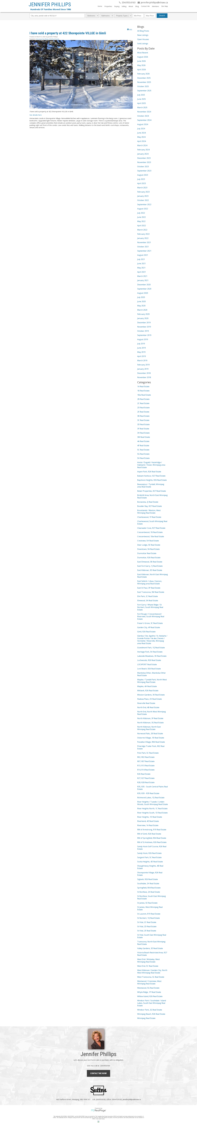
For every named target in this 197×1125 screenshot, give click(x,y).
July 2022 (141, 213)
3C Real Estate (143, 420)
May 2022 (141, 221)
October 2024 (143, 116)
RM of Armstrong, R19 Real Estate (151, 829)
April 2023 (141, 183)
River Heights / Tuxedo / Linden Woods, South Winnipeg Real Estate (152, 803)
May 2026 (141, 65)
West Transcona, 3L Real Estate (150, 977)
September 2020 (144, 289)
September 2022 (144, 204)
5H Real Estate (143, 458)
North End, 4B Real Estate (148, 707)
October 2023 (143, 166)
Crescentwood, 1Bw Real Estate (150, 536)
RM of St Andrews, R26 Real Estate (151, 842)
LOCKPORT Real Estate (147, 664)
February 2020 (143, 314)
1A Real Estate (143, 386)
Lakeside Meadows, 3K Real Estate (151, 656)
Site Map (164, 6)
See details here (36, 115)
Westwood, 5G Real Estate (148, 988)
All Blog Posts (143, 31)
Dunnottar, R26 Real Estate (148, 557)
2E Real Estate (143, 412)
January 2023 (142, 196)
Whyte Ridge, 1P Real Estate (149, 992)
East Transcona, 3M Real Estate (150, 592)
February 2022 (143, 234)
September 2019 (144, 335)
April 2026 (141, 69)
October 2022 (143, 200)
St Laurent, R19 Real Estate (148, 914)
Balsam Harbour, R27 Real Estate (151, 476)
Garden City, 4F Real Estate (148, 627)
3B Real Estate (143, 416)
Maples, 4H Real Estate (147, 686)
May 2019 (141, 352)
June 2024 (141, 133)
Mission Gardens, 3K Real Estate (151, 695)
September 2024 (144, 120)
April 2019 (141, 356)
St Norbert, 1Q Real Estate (148, 918)
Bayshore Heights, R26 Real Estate (152, 480)
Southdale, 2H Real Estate (148, 883)
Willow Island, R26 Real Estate (149, 996)
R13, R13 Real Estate (145, 765)
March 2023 (142, 187)
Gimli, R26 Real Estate (146, 631)
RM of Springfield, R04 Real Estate (151, 838)
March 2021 (142, 276)
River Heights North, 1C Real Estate (152, 808)
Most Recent (142, 52)
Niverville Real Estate (146, 703)
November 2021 (144, 242)
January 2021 (142, 280)
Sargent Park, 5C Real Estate (149, 857)
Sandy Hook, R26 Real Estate (149, 853)
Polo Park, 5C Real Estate (148, 753)
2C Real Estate (143, 403)
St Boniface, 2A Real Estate (148, 892)
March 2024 (142, 145)
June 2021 (141, 263)
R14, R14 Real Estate (145, 770)
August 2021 (142, 255)
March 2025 (142, 107)
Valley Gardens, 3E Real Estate (150, 948)
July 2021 (141, 259)
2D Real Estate (143, 407)
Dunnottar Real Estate (146, 553)
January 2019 (142, 369)
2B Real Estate (143, 399)
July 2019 (141, 343)
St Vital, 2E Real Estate (146, 930)
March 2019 (142, 360)
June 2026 (141, 61)
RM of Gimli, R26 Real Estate (149, 834)
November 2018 (144, 377)
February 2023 (143, 192)
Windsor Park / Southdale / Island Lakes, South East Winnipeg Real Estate (151, 1003)
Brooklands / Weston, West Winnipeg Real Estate (149, 511)
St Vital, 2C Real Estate (146, 922)
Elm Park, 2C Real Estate (147, 596)
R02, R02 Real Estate (145, 757)
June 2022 (141, 217)
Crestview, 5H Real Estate (148, 540)
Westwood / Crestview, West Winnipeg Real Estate (149, 982)
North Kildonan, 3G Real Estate (150, 722)
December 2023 (144, 158)
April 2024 (141, 141)
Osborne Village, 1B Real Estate (150, 737)
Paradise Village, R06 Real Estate (151, 742)
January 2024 (142, 154)
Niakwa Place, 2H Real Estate (149, 699)
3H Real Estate (143, 433)
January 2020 (142, 318)
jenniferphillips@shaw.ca (132, 1099)
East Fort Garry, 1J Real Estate (150, 566)
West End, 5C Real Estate (147, 966)
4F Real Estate (143, 445)
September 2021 (144, 251)
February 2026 (143, 73)
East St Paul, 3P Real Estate (148, 588)
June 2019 (141, 348)
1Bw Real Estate (144, 395)
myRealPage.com (98, 1110)
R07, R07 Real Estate (145, 761)
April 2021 (141, 272)
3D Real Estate (143, 424)
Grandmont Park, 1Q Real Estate (151, 647)
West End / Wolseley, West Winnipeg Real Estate (148, 960)
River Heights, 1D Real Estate (149, 817)
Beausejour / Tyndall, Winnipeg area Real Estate (150, 485)
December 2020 (144, 284)
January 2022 (142, 238)
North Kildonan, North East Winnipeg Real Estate (149, 728)
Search (162, 16)
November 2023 (144, 162)
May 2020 (141, 305)
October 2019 (143, 331)
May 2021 (141, 267)
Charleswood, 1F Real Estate (149, 517)
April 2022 (141, 225)
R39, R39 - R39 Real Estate (148, 793)
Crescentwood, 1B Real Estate (150, 532)
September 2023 (144, 170)
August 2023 (142, 175)
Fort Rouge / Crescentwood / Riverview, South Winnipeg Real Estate (150, 616)
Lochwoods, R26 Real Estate (149, 660)
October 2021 (143, 246)
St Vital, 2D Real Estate (146, 926)
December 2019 (144, 322)
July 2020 (141, 297)
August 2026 (142, 57)
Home (100, 6)
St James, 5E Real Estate (147, 903)
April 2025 (141, 103)
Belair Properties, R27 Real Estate (151, 491)
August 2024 (142, 124)
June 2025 (141, 99)
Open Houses (143, 39)
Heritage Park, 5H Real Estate (149, 652)
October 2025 (143, 86)
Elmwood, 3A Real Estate (147, 600)
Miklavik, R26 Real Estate (147, 690)
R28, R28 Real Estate (145, 782)
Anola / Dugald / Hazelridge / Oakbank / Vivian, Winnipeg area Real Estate (151, 465)
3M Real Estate (143, 437)
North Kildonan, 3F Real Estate (150, 718)
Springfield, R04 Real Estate (149, 887)
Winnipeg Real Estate (146, 1018)
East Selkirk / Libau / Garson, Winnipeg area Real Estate (149, 582)
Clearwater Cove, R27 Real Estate (151, 528)
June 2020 (141, 301)
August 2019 (142, 339)
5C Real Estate (143, 449)
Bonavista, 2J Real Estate (147, 502)
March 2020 (142, 310)
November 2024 (144, 111)
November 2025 (144, 82)
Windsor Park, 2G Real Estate (149, 1010)
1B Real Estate (143, 390)
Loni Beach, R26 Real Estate (149, 668)
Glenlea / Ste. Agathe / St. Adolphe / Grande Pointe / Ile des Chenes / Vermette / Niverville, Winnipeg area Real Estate (152, 640)
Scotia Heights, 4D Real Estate (150, 861)
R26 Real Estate (143, 774)
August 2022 (142, 208)
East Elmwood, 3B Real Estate (149, 562)
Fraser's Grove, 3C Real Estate (150, 623)
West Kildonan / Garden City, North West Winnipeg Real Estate (152, 971)
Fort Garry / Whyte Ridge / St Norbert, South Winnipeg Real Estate (150, 607)
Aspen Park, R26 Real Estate (149, 471)
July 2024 (141, 128)
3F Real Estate (143, 428)
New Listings (142, 35)
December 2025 (144, 78)
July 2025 (141, 95)
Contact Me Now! (98, 1073)
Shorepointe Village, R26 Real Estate (47, 39)
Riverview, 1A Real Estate (147, 825)
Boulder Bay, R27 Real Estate (149, 506)
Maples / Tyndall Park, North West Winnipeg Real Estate (152, 680)
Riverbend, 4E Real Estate (148, 821)
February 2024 (143, 149)
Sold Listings (142, 43)
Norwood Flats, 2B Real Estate (150, 733)
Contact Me (145, 6)
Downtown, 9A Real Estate (148, 549)
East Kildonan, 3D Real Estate (149, 570)
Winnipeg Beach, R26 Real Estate (151, 1014)
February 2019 (143, 364)
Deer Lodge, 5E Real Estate (148, 545)
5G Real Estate (143, 454)
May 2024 (141, 137)
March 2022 (142, 230)
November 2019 (144, 326)
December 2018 (144, 373)
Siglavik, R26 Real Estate (147, 879)
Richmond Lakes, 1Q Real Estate (150, 797)
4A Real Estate (143, 441)
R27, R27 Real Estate (145, 778)
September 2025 (144, 90)
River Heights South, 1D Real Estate (152, 812)
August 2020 (142, 293)
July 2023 (141, 179)
